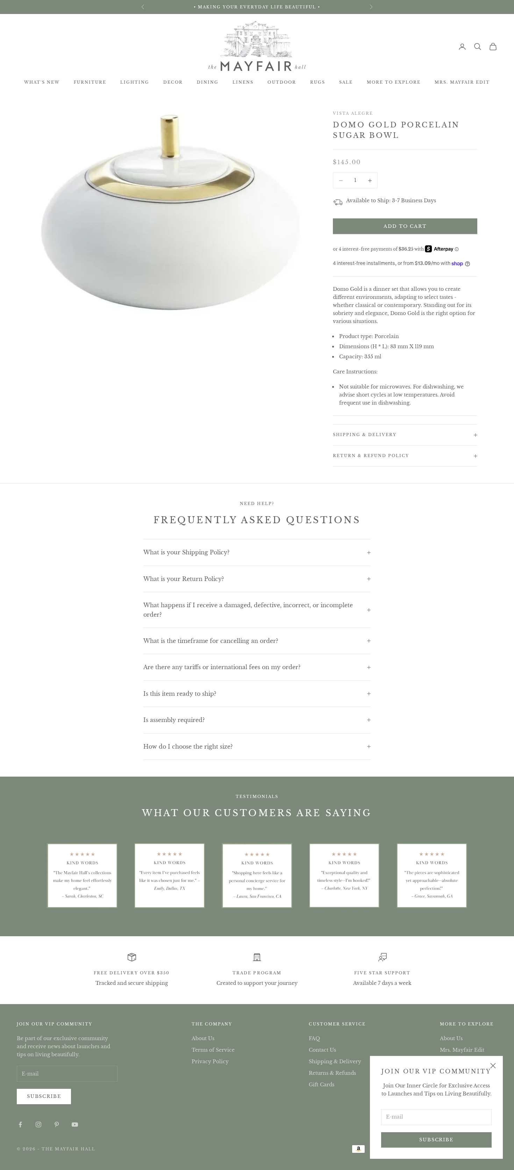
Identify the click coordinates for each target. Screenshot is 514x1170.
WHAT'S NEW (42, 82)
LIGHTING (134, 82)
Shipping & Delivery (335, 1061)
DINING (208, 82)
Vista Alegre (353, 113)
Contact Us (322, 1050)
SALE (346, 82)
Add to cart (405, 226)
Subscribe (436, 1140)
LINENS (243, 82)
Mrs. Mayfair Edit (462, 82)
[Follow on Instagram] (38, 1124)
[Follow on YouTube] (74, 1124)
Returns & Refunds (332, 1073)
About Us (203, 1038)
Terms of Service (213, 1050)
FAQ (314, 1038)
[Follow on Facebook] (20, 1124)
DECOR (173, 82)
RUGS (317, 82)
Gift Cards (321, 1084)
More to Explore (394, 82)
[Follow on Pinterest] (56, 1124)
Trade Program (257, 973)
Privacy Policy (210, 1061)
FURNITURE (90, 82)
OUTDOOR (281, 82)
